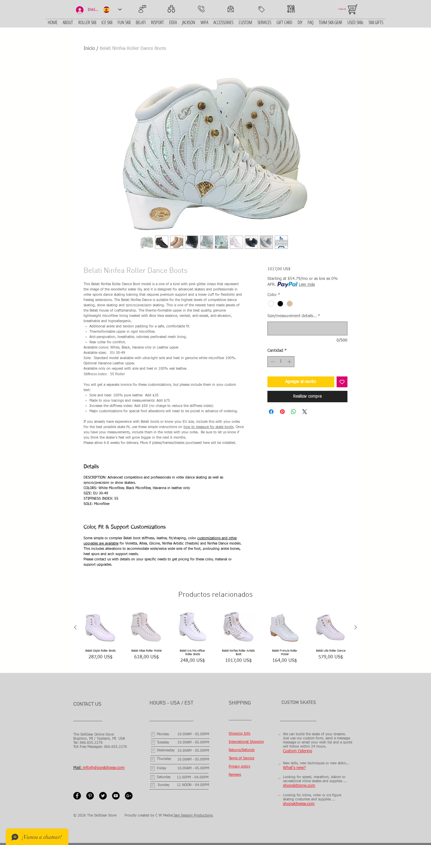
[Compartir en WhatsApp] (293, 411)
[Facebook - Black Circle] (77, 796)
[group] (215, 639)
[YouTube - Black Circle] (116, 796)
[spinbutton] (281, 361)
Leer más (307, 285)
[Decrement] (272, 361)
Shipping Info (239, 734)
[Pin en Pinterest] (282, 411)
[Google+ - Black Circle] (129, 796)
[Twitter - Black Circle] (103, 796)
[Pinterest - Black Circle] (90, 796)
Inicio (89, 48)
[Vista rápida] (100, 627)
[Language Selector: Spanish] (112, 9)
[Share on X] (304, 411)
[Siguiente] (355, 627)
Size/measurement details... (293, 316)
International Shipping (246, 742)
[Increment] (289, 361)
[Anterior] (75, 627)
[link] (343, 9)
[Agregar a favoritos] (342, 381)
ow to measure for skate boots (209, 427)
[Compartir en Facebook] (271, 411)
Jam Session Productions (193, 815)
